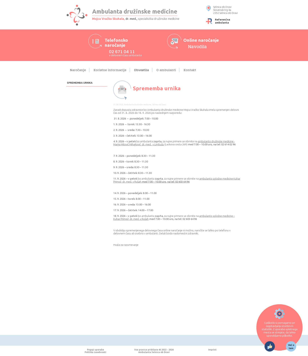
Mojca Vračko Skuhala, (108, 18)
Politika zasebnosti (95, 352)
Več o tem (291, 346)
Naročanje (78, 70)
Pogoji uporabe (95, 349)
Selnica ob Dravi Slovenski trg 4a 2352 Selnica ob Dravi (225, 9)
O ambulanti (166, 70)
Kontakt (190, 70)
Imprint (212, 349)
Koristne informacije (110, 70)
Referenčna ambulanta (222, 21)
